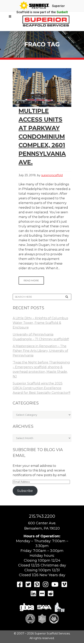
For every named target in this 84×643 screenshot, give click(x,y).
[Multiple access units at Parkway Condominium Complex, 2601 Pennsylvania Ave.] (42, 87)
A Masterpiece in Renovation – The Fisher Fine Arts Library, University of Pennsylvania (40, 350)
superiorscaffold (52, 175)
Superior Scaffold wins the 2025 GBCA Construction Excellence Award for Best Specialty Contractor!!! (41, 388)
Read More (31, 280)
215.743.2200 (42, 516)
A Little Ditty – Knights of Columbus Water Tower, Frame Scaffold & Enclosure (40, 322)
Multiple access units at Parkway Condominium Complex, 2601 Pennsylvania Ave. (42, 136)
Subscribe (25, 491)
